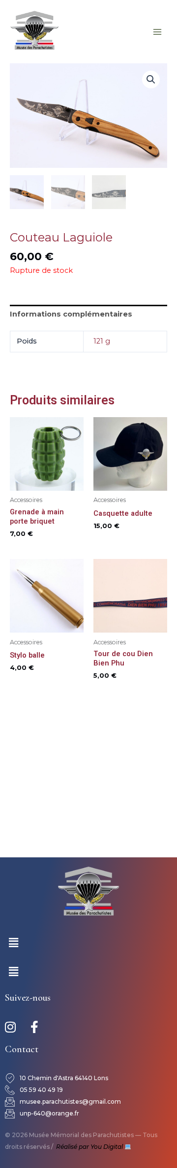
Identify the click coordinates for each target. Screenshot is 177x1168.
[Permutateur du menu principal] (157, 31)
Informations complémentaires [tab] (71, 314)
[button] (151, 79)
